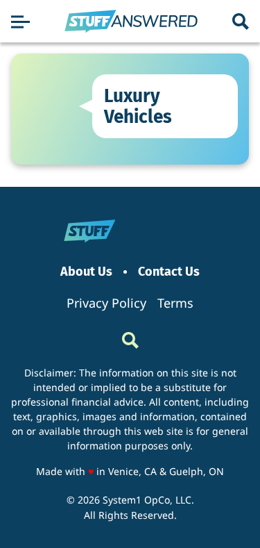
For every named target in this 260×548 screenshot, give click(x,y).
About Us (86, 272)
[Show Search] (240, 21)
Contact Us (169, 272)
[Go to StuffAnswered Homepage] (131, 21)
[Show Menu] (20, 21)
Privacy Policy (106, 302)
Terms (175, 302)
